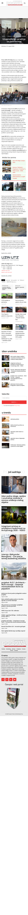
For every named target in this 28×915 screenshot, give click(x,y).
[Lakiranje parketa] (5, 419)
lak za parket (14, 280)
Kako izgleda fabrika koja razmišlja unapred (13, 631)
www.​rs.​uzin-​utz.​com (6, 272)
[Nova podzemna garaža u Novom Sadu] (21, 296)
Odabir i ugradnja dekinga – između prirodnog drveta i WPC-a (14, 615)
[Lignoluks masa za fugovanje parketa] (5, 439)
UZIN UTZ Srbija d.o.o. (11, 282)
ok (18, 280)
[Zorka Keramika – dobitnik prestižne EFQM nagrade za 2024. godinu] (21, 327)
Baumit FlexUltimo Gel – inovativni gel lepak (13, 626)
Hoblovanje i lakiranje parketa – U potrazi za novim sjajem (18, 445)
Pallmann (22, 280)
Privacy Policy (17, 405)
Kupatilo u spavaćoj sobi (19, 288)
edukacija (8, 280)
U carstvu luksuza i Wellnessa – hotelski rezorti (6, 288)
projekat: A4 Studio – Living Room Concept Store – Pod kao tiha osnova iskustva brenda (13, 621)
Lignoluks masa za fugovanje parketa (17, 439)
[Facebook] (3, 679)
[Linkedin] (10, 679)
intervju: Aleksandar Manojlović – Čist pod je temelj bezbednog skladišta (18, 371)
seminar (4, 282)
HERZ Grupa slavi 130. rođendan (10, 610)
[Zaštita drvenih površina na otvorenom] (5, 425)
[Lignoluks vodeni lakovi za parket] (5, 432)
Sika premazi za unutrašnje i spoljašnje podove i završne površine (11, 605)
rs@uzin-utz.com (5, 270)
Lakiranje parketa (14, 419)
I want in (13, 402)
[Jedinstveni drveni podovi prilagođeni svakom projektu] (5, 384)
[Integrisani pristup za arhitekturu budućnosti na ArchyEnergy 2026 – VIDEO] (5, 364)
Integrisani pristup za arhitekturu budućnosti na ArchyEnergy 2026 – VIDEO (16, 364)
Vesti (3, 36)
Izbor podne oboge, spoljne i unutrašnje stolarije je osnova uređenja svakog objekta (17, 358)
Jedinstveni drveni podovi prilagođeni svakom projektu (17, 384)
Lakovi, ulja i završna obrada (17, 36)
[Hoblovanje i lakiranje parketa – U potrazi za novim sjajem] (5, 445)
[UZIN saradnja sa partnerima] (7, 296)
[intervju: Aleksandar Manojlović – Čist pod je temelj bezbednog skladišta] (5, 371)
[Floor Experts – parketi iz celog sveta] (7, 309)
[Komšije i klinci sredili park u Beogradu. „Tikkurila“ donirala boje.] (21, 309)
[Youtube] (14, 679)
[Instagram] (6, 679)
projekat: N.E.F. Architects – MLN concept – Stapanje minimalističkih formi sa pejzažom (18, 378)
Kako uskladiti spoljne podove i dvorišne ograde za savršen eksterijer (12, 599)
